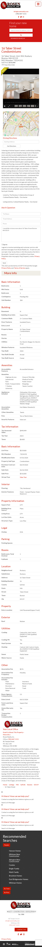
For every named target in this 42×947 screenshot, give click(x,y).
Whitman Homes (15, 883)
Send (4, 263)
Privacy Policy (6, 268)
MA (17, 785)
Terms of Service (19, 268)
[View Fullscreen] (5, 121)
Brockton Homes (15, 876)
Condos (12, 865)
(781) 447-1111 (21, 14)
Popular (6, 845)
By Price (6, 892)
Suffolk (23, 785)
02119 (36, 785)
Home (5, 785)
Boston (29, 785)
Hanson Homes (15, 851)
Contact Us (21, 929)
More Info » (7, 735)
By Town (7, 888)
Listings (11, 785)
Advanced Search (17, 38)
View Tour (23, 477)
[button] (21, 35)
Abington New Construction (14, 860)
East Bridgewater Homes (18, 879)
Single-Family (14, 868)
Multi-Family (14, 872)
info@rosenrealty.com (21, 11)
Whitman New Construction (14, 855)
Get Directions (11, 146)
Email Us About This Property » (13, 732)
